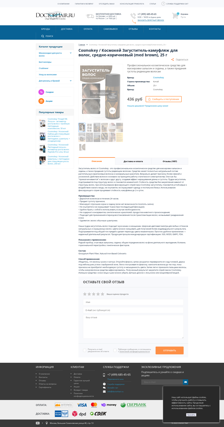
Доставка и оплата (133, 161)
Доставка (78, 374)
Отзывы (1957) (170, 161)
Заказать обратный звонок (151, 20)
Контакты (43, 377)
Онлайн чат (112, 387)
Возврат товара (81, 390)
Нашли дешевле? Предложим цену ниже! (147, 105)
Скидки (49, 92)
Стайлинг (43, 68)
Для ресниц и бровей (49, 80)
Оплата (77, 377)
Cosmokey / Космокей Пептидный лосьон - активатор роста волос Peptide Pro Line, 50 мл (58, 148)
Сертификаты (45, 387)
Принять (191, 414)
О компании (44, 374)
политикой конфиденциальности (134, 351)
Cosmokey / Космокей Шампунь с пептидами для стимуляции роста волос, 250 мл (58, 160)
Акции (49, 101)
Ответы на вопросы (47, 384)
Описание (97, 161)
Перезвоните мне (115, 379)
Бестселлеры (45, 62)
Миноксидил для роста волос (50, 54)
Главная (81, 44)
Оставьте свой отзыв (103, 282)
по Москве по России (108, 16)
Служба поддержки (115, 384)
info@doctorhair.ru (115, 391)
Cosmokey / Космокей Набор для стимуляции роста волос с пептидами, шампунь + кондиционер (59, 136)
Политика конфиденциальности (84, 394)
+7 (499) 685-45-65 (119, 374)
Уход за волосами (48, 74)
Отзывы (133, 28)
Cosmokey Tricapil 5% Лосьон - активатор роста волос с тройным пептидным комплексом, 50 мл (59, 124)
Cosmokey (158, 77)
